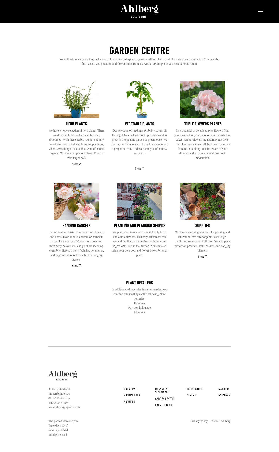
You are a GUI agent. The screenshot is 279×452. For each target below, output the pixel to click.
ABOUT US (129, 401)
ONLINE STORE (195, 388)
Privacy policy (199, 421)
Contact (192, 395)
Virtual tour (132, 395)
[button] (260, 11)
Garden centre (164, 398)
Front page (131, 388)
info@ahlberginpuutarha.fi (64, 407)
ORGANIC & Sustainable (162, 390)
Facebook (224, 388)
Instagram (224, 395)
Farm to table (164, 405)
